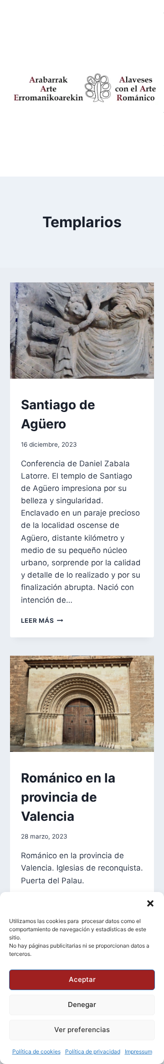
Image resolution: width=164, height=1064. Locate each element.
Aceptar (82, 979)
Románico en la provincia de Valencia (68, 797)
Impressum (138, 1051)
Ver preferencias (82, 1029)
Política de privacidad (92, 1051)
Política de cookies (36, 1051)
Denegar (82, 1004)
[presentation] (82, 330)
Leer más (42, 620)
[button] (150, 903)
